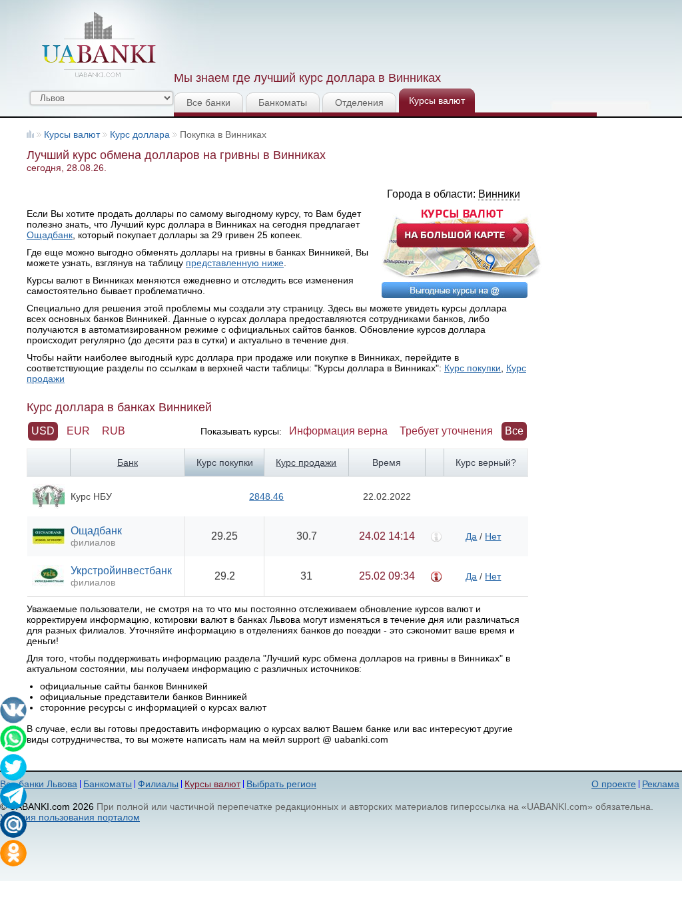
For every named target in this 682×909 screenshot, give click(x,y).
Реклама (660, 784)
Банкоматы (282, 102)
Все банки (208, 102)
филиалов (93, 542)
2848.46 (266, 496)
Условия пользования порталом (70, 817)
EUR (78, 431)
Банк (127, 462)
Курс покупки (472, 368)
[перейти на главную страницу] (98, 44)
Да (471, 536)
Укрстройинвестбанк (121, 570)
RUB (113, 431)
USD (43, 431)
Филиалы (158, 784)
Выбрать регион (281, 784)
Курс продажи (306, 462)
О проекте (613, 784)
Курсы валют (437, 100)
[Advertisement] (416, 33)
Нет (493, 536)
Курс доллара (140, 134)
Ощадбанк (50, 235)
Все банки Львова (38, 784)
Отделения (359, 102)
